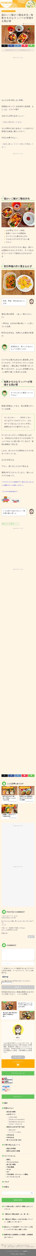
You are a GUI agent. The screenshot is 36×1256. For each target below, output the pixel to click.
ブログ (6, 1182)
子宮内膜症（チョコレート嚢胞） (18, 1174)
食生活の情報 (11, 1112)
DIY (8, 1172)
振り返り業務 (11, 1164)
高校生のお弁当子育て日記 (8, 11)
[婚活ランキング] (18, 1078)
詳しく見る (18, 1057)
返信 (32, 936)
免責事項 (25, 1251)
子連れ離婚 (10, 1167)
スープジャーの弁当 (15, 1132)
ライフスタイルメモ (13, 1177)
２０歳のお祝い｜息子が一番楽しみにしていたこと (18, 1208)
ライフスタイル (10, 1156)
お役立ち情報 (13, 1117)
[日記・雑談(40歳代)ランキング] (18, 1081)
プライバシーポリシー (14, 1251)
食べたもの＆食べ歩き (14, 1140)
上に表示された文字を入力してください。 (17, 981)
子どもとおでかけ (13, 1162)
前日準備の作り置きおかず (17, 1122)
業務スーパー (15, 523)
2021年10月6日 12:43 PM (9, 917)
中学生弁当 (10, 1137)
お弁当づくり (11, 1114)
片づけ (9, 1169)
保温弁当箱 (6, 523)
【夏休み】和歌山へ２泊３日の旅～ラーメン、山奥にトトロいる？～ (18, 1221)
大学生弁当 (10, 1135)
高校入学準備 (11, 1148)
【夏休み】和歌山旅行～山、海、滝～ (17, 1214)
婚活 (6, 1103)
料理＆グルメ (9, 1108)
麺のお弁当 (12, 1130)
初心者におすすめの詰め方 (17, 1119)
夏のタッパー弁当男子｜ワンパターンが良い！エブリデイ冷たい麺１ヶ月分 (18, 1228)
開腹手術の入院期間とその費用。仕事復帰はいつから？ (18, 1236)
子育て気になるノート (12, 1145)
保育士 (6, 1187)
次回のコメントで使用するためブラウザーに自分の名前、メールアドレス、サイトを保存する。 (18, 970)
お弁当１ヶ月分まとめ (15, 1124)
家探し (9, 1159)
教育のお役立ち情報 (13, 1151)
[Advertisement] (18, 77)
